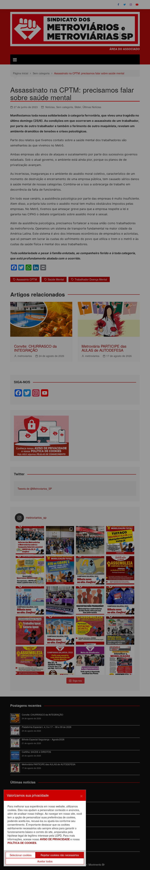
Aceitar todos (44, 861)
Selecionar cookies (20, 855)
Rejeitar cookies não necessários (60, 855)
